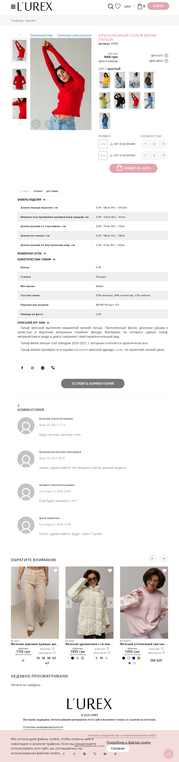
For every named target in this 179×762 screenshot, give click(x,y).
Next (19, 123)
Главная (17, 20)
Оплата (37, 191)
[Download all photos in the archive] (36, 124)
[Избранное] (117, 6)
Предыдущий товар (41, 35)
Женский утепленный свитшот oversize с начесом (144, 644)
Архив (30, 20)
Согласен (118, 748)
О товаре (24, 191)
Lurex (119, 349)
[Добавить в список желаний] (55, 571)
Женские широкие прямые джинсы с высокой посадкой (35, 644)
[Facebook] (22, 367)
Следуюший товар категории (74, 35)
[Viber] (52, 367)
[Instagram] (32, 367)
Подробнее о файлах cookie (129, 742)
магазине (81, 349)
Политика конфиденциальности (43, 727)
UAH (127, 6)
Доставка (52, 191)
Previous (19, 35)
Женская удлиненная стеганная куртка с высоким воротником (89, 644)
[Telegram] (42, 367)
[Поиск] (111, 6)
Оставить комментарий (93, 383)
